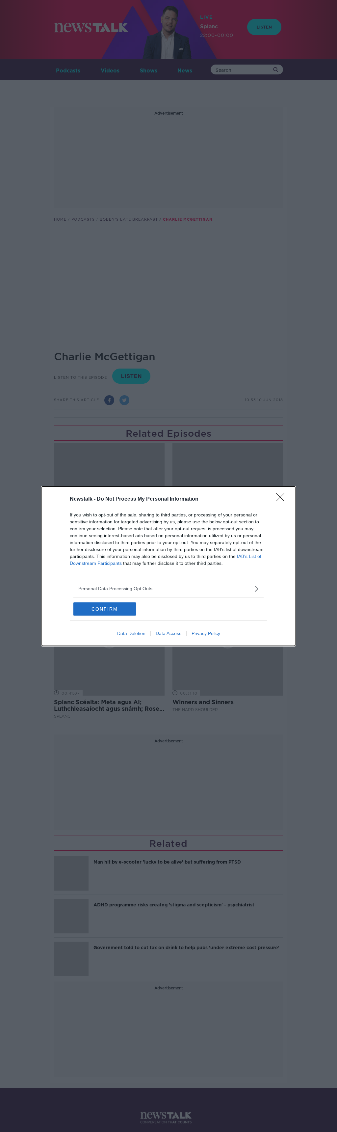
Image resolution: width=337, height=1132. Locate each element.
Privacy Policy (206, 633)
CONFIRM (104, 609)
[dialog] (168, 566)
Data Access (168, 633)
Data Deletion (131, 633)
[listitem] (168, 588)
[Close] (282, 499)
